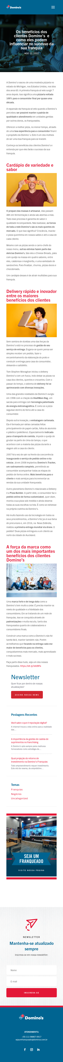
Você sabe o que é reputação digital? (29, 722)
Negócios (16, 793)
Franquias (17, 789)
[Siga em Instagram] (31, 1049)
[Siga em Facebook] (25, 1049)
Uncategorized (19, 798)
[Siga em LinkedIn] (38, 1049)
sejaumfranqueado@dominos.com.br (31, 1039)
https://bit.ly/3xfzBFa (30, 665)
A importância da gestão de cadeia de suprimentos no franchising (29, 740)
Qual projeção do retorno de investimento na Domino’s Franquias (29, 760)
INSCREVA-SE (31, 992)
